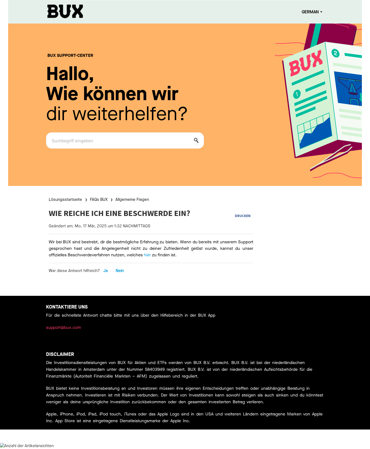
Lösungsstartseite (66, 199)
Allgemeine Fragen (132, 199)
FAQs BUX (99, 199)
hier (147, 255)
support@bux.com (63, 327)
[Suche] (198, 141)
